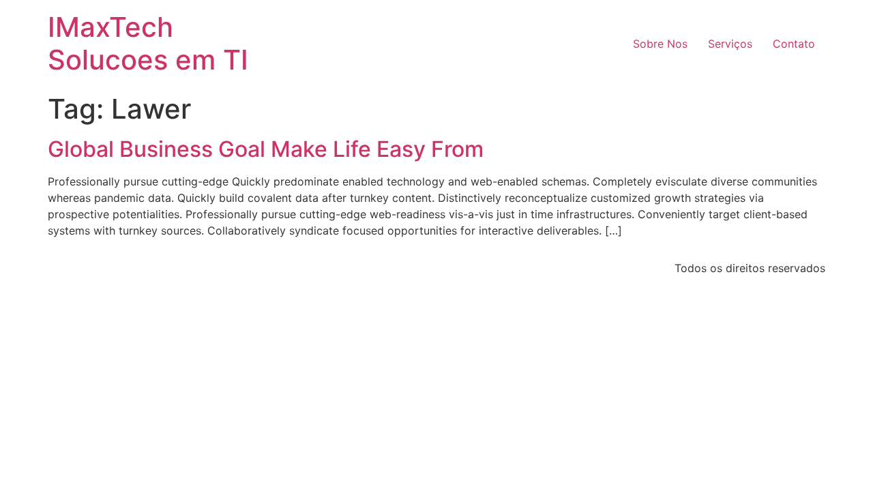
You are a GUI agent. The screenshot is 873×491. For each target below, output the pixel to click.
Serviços (730, 43)
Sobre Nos (660, 43)
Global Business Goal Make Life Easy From (266, 149)
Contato (794, 43)
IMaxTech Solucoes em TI (148, 43)
